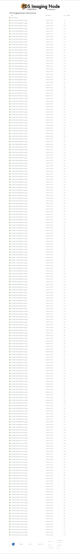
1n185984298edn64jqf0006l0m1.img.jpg (19, 322)
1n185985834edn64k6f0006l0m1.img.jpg (19, 408)
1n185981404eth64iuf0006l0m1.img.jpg (19, 165)
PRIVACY (30, 544)
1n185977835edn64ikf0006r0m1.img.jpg (19, 87)
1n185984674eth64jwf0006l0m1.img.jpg (19, 349)
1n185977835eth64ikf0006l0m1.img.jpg (19, 90)
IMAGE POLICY (40, 544)
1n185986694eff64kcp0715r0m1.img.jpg (19, 454)
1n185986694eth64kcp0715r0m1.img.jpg (19, 459)
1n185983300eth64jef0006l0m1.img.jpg (19, 273)
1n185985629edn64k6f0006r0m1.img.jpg (19, 400)
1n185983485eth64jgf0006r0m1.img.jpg (19, 287)
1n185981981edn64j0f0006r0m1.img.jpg (19, 195)
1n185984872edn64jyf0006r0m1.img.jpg (19, 357)
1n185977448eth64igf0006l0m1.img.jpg (19, 68)
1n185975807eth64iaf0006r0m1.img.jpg (19, 28)
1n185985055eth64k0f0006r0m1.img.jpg (19, 373)
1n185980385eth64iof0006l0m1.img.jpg (19, 133)
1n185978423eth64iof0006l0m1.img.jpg (19, 122)
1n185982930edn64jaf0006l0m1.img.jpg (19, 246)
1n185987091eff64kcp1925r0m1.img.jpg (19, 486)
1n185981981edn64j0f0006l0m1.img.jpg (19, 192)
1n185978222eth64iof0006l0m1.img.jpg (19, 112)
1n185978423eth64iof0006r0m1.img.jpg (19, 125)
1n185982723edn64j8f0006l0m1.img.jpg (19, 235)
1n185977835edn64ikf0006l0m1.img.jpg (19, 85)
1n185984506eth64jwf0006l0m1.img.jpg (19, 338)
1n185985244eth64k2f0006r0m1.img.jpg (19, 384)
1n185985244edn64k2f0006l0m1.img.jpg (19, 376)
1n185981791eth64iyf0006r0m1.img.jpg (19, 190)
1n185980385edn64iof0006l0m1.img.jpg (19, 128)
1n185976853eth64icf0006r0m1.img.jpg (19, 50)
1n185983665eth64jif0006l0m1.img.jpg (19, 295)
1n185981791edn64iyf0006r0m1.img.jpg (19, 184)
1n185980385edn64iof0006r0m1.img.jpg (19, 130)
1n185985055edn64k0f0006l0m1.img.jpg (19, 365)
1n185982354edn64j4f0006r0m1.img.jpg (19, 217)
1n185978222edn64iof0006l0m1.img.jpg (19, 106)
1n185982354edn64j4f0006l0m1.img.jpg (19, 214)
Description (68, 15)
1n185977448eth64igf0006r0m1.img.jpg (19, 71)
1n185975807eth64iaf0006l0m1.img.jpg (19, 25)
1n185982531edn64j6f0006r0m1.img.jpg (19, 227)
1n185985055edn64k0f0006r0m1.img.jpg (19, 367)
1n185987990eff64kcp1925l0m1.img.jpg (19, 526)
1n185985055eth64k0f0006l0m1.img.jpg (19, 370)
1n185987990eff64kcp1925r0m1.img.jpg (19, 529)
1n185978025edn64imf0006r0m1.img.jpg (19, 98)
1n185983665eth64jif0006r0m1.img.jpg (19, 297)
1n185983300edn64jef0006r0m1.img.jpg (19, 270)
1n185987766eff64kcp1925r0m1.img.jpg (19, 518)
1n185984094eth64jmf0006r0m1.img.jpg (19, 319)
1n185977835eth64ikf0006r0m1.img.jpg (19, 93)
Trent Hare (59, 542)
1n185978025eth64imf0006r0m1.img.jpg (19, 103)
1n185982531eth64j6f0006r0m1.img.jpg (19, 233)
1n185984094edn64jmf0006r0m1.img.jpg (19, 314)
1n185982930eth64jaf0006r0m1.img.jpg (19, 254)
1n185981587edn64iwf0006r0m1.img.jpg (19, 173)
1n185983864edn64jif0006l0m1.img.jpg (19, 300)
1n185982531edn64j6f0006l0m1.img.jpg (19, 225)
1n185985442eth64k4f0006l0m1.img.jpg (19, 392)
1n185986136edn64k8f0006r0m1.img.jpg (19, 421)
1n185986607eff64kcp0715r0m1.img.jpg (19, 432)
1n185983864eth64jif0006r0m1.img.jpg (19, 308)
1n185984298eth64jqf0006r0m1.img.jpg (19, 330)
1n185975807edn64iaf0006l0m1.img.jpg (19, 20)
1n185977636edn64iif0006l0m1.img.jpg (19, 74)
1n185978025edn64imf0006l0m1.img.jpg (19, 95)
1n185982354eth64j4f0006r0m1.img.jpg (19, 222)
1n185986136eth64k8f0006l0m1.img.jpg (19, 424)
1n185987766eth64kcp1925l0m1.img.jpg (19, 521)
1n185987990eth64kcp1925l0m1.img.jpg (19, 532)
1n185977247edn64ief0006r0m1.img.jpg (19, 55)
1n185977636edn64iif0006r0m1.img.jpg (19, 77)
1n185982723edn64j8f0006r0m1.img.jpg (19, 238)
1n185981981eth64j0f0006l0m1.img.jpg (19, 198)
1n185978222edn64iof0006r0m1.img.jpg (19, 109)
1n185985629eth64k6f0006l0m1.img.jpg (19, 403)
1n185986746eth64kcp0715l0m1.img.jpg (19, 467)
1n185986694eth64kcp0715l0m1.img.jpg (19, 456)
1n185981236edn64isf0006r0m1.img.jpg (19, 152)
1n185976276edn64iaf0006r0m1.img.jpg (19, 33)
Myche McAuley (59, 540)
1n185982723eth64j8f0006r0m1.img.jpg (19, 244)
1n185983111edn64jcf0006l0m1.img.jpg (19, 257)
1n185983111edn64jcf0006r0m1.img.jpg (19, 260)
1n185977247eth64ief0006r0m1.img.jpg (19, 60)
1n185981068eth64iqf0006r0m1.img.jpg (19, 147)
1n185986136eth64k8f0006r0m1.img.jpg (19, 427)
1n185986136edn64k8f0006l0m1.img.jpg (19, 419)
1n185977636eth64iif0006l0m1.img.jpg (19, 79)
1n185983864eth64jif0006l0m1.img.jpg (19, 306)
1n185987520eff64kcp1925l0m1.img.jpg (19, 505)
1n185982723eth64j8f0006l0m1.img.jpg (19, 241)
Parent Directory (14, 17)
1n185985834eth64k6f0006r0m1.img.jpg (19, 416)
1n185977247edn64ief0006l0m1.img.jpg (19, 52)
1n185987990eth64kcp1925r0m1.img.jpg (19, 535)
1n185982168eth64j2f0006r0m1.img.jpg (19, 211)
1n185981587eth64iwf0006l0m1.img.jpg (19, 176)
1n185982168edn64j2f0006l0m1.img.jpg (19, 203)
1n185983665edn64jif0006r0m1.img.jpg (19, 292)
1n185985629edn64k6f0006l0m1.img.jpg (19, 397)
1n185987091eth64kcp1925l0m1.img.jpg (19, 489)
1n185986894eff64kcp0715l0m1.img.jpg (19, 473)
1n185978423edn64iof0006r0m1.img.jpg (19, 120)
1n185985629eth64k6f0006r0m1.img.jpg (19, 405)
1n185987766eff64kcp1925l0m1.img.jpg (19, 516)
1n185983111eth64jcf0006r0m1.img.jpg (19, 265)
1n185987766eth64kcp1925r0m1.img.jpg (19, 524)
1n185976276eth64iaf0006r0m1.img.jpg (19, 39)
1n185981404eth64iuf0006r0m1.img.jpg (19, 168)
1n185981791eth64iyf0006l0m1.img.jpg (19, 187)
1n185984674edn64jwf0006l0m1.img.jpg (19, 343)
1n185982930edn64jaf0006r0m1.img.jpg (19, 249)
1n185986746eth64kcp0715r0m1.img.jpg (19, 470)
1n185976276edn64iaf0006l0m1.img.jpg (19, 31)
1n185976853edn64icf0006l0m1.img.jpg (19, 41)
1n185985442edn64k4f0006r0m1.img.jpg (19, 389)
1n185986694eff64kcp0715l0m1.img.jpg (19, 451)
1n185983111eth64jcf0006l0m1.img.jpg (19, 262)
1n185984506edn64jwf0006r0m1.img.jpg (19, 335)
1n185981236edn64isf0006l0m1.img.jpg (19, 149)
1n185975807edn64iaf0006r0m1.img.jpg (19, 23)
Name (12, 15)
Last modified (48, 15)
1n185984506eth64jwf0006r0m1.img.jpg (19, 341)
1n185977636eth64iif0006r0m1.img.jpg (19, 82)
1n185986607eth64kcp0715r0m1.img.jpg (19, 438)
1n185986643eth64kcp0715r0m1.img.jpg (19, 448)
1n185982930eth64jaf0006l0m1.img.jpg (19, 252)
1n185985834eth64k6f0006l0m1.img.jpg (19, 413)
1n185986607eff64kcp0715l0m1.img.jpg (19, 429)
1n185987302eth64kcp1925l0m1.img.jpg (19, 499)
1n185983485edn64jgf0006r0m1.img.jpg (19, 281)
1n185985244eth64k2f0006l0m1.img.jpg (19, 381)
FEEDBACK (21, 544)
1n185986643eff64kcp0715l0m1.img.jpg (19, 440)
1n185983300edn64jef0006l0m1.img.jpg (19, 268)
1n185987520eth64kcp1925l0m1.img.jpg (19, 510)
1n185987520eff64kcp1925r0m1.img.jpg (19, 508)
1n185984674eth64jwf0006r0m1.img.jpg (19, 351)
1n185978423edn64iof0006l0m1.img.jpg (19, 117)
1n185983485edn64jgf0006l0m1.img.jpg (19, 279)
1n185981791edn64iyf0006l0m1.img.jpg (19, 182)
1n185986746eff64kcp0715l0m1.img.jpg (19, 462)
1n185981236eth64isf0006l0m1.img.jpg (19, 155)
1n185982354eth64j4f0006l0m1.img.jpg (19, 219)
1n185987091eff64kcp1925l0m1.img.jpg (19, 483)
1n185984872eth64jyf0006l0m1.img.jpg (19, 359)
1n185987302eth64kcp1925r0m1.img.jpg (19, 502)
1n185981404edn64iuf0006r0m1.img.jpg (19, 163)
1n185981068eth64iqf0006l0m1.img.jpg (19, 144)
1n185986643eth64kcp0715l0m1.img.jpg (19, 446)
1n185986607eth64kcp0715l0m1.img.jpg (19, 435)
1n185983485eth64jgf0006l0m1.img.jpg (19, 284)
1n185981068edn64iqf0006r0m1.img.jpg (19, 141)
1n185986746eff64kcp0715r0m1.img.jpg (19, 464)
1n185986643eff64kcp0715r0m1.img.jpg (19, 443)
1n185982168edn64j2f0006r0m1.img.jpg (19, 206)
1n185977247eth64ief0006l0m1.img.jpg (19, 58)
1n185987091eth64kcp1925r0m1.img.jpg (19, 491)
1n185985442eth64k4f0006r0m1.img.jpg (19, 394)
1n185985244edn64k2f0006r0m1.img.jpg (19, 378)
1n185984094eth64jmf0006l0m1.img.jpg (19, 316)
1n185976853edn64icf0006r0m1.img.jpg (19, 44)
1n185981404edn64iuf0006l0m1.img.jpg (19, 160)
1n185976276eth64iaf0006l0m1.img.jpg (19, 36)
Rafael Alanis (59, 545)
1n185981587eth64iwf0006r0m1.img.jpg (19, 179)
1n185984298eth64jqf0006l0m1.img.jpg (19, 327)
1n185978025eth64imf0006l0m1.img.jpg (19, 101)
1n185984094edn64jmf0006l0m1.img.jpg (19, 311)
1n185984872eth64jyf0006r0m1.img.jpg (19, 362)
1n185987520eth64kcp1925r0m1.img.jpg (19, 513)
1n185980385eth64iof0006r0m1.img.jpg (19, 136)
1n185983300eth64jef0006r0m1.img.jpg (19, 276)
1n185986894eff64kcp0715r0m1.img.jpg (19, 475)
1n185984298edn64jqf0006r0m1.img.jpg (19, 324)
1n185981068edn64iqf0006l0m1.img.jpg (19, 138)
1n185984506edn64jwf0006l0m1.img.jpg (19, 332)
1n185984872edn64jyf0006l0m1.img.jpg (19, 354)
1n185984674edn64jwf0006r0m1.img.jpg (19, 346)
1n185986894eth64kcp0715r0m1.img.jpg (19, 481)
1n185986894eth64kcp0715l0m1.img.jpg (19, 478)
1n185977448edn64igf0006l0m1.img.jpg (19, 63)
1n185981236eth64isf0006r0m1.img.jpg (19, 157)
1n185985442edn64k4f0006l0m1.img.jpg (19, 386)
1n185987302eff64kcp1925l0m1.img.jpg (19, 494)
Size (64, 15)
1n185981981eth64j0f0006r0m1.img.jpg (19, 200)
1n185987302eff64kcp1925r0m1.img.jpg (19, 497)
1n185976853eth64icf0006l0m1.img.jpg (19, 47)
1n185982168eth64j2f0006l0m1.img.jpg (19, 209)
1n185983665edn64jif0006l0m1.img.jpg (19, 289)
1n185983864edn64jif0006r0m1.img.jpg (19, 303)
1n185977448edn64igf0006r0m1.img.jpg (19, 66)
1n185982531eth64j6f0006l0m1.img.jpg (19, 230)
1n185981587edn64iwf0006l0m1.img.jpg (19, 171)
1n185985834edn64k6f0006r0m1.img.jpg (19, 411)
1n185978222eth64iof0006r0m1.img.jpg (19, 114)
